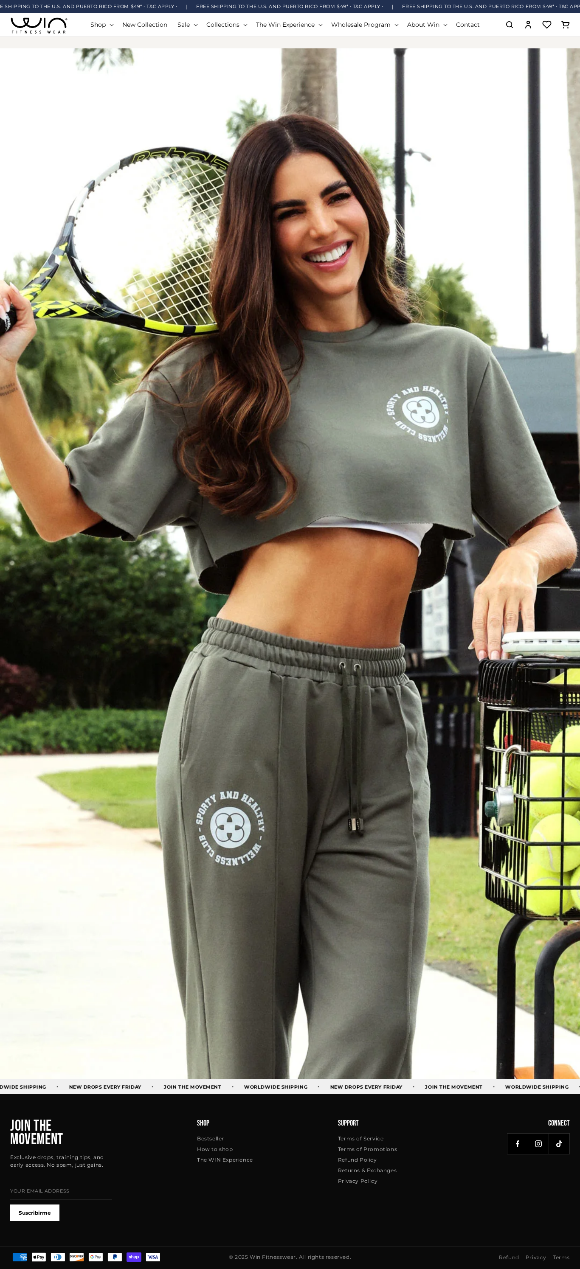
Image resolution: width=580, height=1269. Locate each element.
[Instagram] (538, 1144)
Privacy (536, 1257)
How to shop (215, 1149)
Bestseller (210, 1138)
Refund (509, 1257)
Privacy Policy (357, 1181)
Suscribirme (35, 1213)
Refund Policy (357, 1160)
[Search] (509, 24)
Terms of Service (361, 1138)
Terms (561, 1257)
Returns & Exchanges (367, 1170)
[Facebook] (517, 1144)
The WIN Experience (225, 1160)
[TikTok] (559, 1144)
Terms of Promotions (367, 1149)
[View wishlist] (547, 24)
